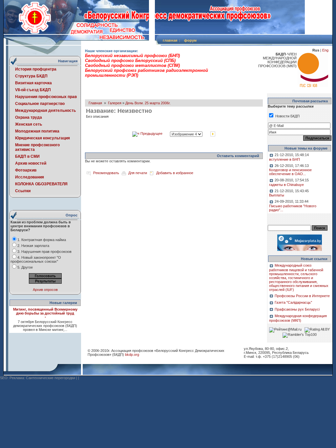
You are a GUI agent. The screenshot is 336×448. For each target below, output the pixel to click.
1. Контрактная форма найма (41, 240)
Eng (325, 50)
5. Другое (25, 267)
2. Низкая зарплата (33, 246)
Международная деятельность (45, 110)
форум (190, 40)
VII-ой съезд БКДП (33, 90)
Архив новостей (30, 163)
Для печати (137, 173)
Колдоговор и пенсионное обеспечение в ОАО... (290, 172)
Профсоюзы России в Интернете (302, 296)
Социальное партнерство (40, 103)
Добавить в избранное (174, 173)
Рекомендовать (106, 173)
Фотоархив (25, 170)
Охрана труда (28, 117)
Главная (95, 103)
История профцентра (35, 69)
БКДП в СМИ (27, 156)
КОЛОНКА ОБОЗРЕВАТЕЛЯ (41, 184)
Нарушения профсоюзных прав (46, 96)
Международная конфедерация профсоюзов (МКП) (298, 318)
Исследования (29, 177)
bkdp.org (132, 354)
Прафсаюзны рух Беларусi (297, 309)
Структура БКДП (31, 76)
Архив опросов (45, 290)
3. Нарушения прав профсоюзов (44, 252)
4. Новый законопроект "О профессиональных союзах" (35, 259)
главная (170, 40)
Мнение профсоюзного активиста (37, 147)
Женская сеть (28, 124)
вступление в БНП (284, 159)
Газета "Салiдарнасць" (293, 302)
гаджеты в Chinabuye (286, 185)
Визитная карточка (33, 83)
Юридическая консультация (42, 138)
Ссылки (23, 191)
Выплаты (276, 195)
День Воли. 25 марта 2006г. (148, 103)
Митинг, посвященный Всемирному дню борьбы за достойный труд (45, 311)
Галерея (114, 103)
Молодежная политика (37, 131)
